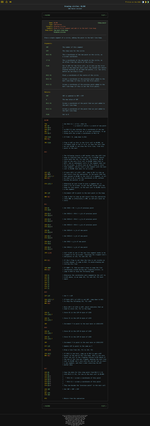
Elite (133, 2)
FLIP (103, 15)
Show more (101, 23)
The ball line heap (61, 30)
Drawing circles (60, 32)
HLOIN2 (47, 15)
